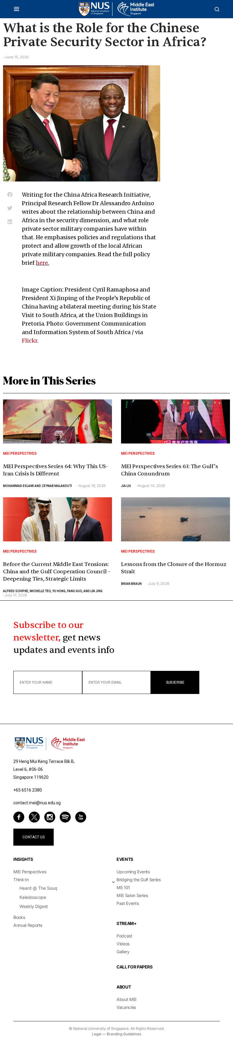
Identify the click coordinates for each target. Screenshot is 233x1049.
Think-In (21, 879)
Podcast (124, 935)
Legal (96, 1034)
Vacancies (126, 1007)
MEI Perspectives (20, 453)
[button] (16, 9)
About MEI (126, 999)
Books (19, 917)
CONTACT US (33, 837)
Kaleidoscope (32, 897)
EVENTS (124, 859)
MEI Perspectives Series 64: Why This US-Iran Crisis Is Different (55, 470)
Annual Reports (27, 925)
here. (42, 262)
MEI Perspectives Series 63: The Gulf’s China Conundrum (169, 470)
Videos (123, 943)
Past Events (127, 903)
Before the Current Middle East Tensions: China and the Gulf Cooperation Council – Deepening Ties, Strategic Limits (56, 571)
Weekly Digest (33, 906)
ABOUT (123, 986)
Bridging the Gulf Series (138, 879)
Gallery (123, 951)
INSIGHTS (23, 859)
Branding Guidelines (124, 1034)
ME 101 (123, 887)
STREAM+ (126, 923)
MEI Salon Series (132, 895)
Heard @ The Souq (38, 888)
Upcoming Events (133, 871)
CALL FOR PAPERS (134, 966)
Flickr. (31, 340)
